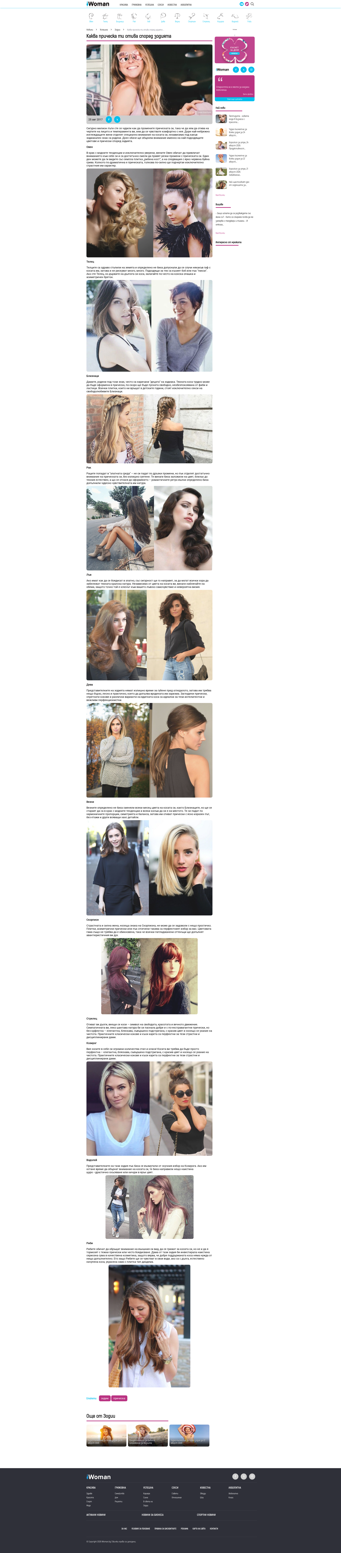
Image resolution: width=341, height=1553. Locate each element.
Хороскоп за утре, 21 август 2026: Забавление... (238, 172)
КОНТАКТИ (214, 1528)
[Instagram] (251, 69)
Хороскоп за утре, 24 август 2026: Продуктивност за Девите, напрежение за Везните (145, 1440)
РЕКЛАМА (184, 1528)
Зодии (145, 1505)
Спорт (89, 1501)
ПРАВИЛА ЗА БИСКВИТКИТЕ (165, 1528)
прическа (119, 1398)
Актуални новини (95, 1514)
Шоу (202, 1497)
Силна (145, 1497)
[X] (244, 69)
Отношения (176, 1497)
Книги (231, 1497)
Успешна (149, 4)
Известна (172, 4)
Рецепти (118, 1501)
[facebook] (236, 69)
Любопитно (233, 1493)
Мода (88, 1505)
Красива (124, 4)
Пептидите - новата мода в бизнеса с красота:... (239, 119)
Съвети (175, 1493)
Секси (161, 4)
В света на (148, 1501)
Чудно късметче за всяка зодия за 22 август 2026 (188, 1442)
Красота (90, 1497)
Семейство (119, 1493)
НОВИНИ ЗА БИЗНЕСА (152, 1514)
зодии (105, 1398)
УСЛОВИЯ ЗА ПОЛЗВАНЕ (141, 1528)
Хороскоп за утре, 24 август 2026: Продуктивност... (238, 145)
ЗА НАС (124, 1528)
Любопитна (186, 4)
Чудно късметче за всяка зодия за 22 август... (238, 158)
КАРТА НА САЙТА (199, 1528)
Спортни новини (206, 1514)
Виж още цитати (234, 99)
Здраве (89, 1493)
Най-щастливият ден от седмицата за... (239, 184)
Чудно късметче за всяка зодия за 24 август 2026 (105, 1442)
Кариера (146, 1493)
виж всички (220, 195)
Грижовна (136, 4)
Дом (116, 1497)
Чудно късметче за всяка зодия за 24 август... (238, 132)
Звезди (203, 1493)
